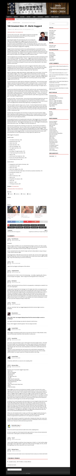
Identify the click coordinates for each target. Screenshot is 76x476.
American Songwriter (53, 121)
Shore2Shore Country (53, 141)
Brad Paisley (26, 225)
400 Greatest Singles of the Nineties (56, 98)
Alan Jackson (13, 225)
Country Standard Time (53, 131)
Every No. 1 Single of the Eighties (55, 100)
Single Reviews (52, 106)
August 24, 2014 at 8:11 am (16, 426)
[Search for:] (63, 19)
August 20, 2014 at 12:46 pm (16, 339)
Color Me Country (52, 128)
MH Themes (28, 473)
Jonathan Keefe (52, 37)
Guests (50, 39)
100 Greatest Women (53, 96)
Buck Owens (33, 225)
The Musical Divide (52, 146)
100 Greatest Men (27, 29)
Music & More (52, 138)
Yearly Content (55, 16)
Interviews (40, 16)
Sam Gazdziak (52, 38)
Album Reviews (52, 99)
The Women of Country (53, 147)
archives (16, 16)
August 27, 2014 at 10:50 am (16, 439)
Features (22, 16)
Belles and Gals (52, 125)
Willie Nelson (34, 227)
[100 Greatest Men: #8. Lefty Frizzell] (27, 209)
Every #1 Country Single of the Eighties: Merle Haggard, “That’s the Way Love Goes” (13, 215)
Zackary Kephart (52, 55)
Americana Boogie (52, 122)
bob (12, 262)
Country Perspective (53, 130)
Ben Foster (51, 35)
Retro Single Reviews (53, 104)
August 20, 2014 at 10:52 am (16, 314)
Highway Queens (52, 135)
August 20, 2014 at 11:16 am (16, 329)
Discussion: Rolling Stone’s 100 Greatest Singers (41, 214)
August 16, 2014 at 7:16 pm (16, 282)
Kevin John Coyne (19, 29)
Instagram (51, 114)
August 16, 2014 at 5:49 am (16, 263)
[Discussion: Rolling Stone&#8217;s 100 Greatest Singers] (41, 209)
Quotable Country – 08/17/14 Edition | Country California (20, 461)
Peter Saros (51, 57)
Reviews (47, 16)
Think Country (52, 149)
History (28, 16)
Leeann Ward (15, 328)
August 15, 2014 (11, 29)
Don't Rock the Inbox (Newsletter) (55, 133)
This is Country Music (53, 150)
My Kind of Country (53, 139)
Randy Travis (27, 227)
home (34, 16)
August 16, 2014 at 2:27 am (16, 240)
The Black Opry (52, 143)
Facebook (51, 113)
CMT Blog (51, 126)
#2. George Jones (15, 186)
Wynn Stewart (43, 227)
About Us (9, 16)
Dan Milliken (51, 33)
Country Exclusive (52, 129)
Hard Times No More (53, 134)
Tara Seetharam (52, 34)
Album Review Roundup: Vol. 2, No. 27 (60, 72)
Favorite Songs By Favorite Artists (55, 103)
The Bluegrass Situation (53, 145)
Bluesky (50, 111)
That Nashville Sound (53, 142)
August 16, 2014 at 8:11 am (16, 272)
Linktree (50, 115)
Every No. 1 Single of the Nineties (55, 102)
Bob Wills (20, 225)
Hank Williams (41, 225)
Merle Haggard (19, 227)
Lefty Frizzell (11, 227)
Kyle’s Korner (51, 137)
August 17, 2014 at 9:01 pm (16, 304)
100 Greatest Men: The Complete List (15, 32)
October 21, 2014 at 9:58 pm (16, 450)
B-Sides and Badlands (53, 124)
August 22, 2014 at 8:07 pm (16, 366)
